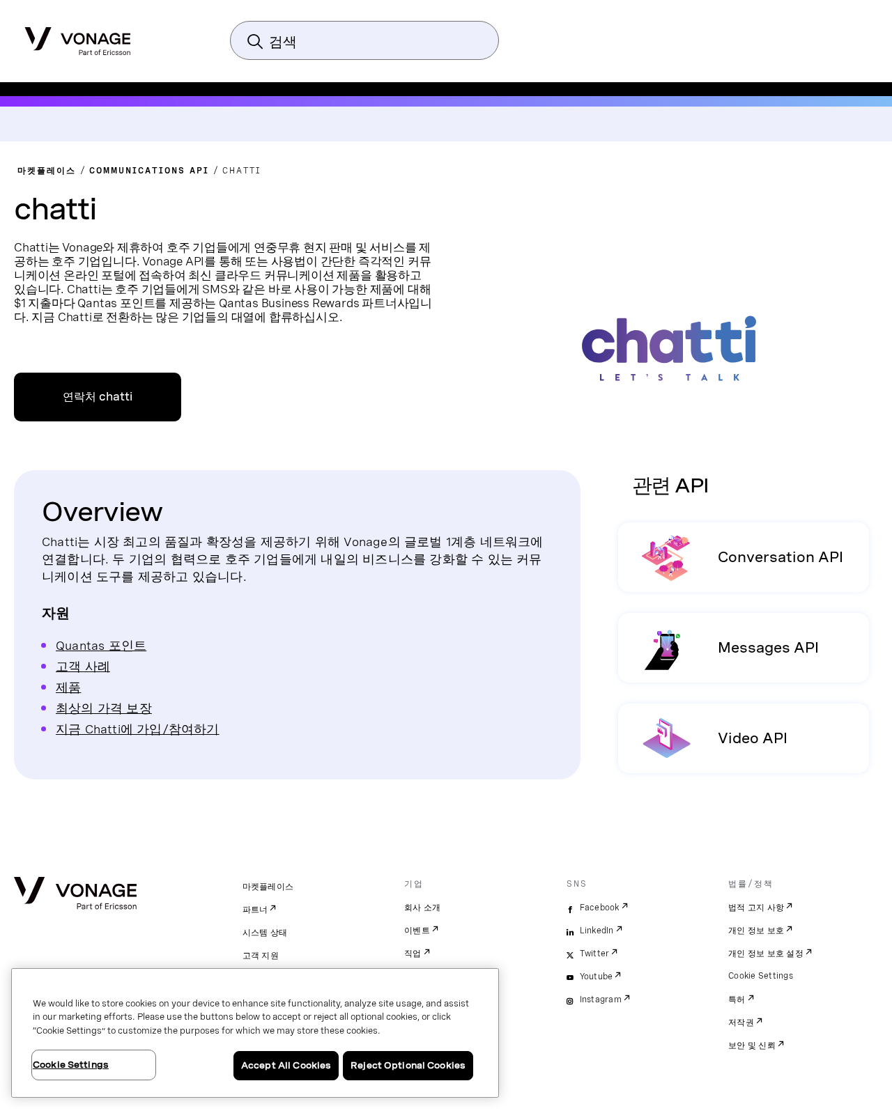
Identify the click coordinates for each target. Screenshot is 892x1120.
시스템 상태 (265, 933)
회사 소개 (422, 907)
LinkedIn (597, 930)
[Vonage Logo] (77, 37)
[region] (255, 1033)
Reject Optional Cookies (408, 1065)
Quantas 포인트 (101, 645)
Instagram (601, 999)
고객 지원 (261, 955)
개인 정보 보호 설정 (765, 953)
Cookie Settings (760, 976)
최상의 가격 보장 (104, 708)
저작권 (741, 1022)
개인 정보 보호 (756, 930)
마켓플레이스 (268, 887)
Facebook (600, 907)
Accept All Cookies (286, 1065)
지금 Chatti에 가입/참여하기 (138, 729)
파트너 (255, 910)
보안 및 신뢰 (752, 1045)
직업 (413, 953)
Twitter (595, 953)
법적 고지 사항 (756, 907)
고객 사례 (83, 666)
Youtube (596, 976)
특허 (737, 999)
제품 (68, 687)
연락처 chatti (97, 396)
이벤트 (417, 930)
